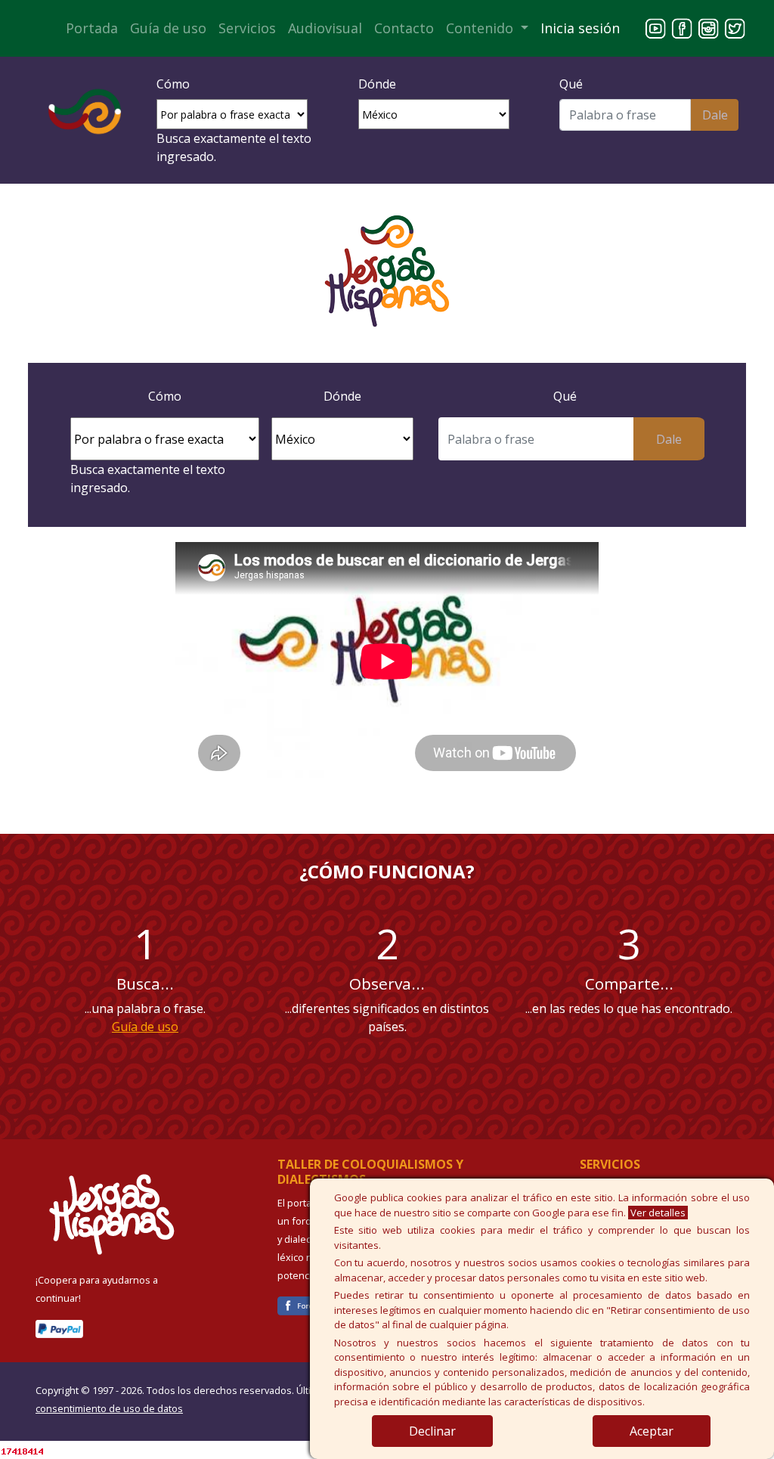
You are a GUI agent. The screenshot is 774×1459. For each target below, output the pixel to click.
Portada (92, 28)
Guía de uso (168, 28)
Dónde (377, 84)
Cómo (173, 84)
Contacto (404, 28)
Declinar (432, 1431)
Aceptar (651, 1431)
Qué (571, 84)
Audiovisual (325, 28)
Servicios (247, 28)
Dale (715, 115)
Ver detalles (658, 1212)
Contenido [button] (481, 28)
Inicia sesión (580, 28)
